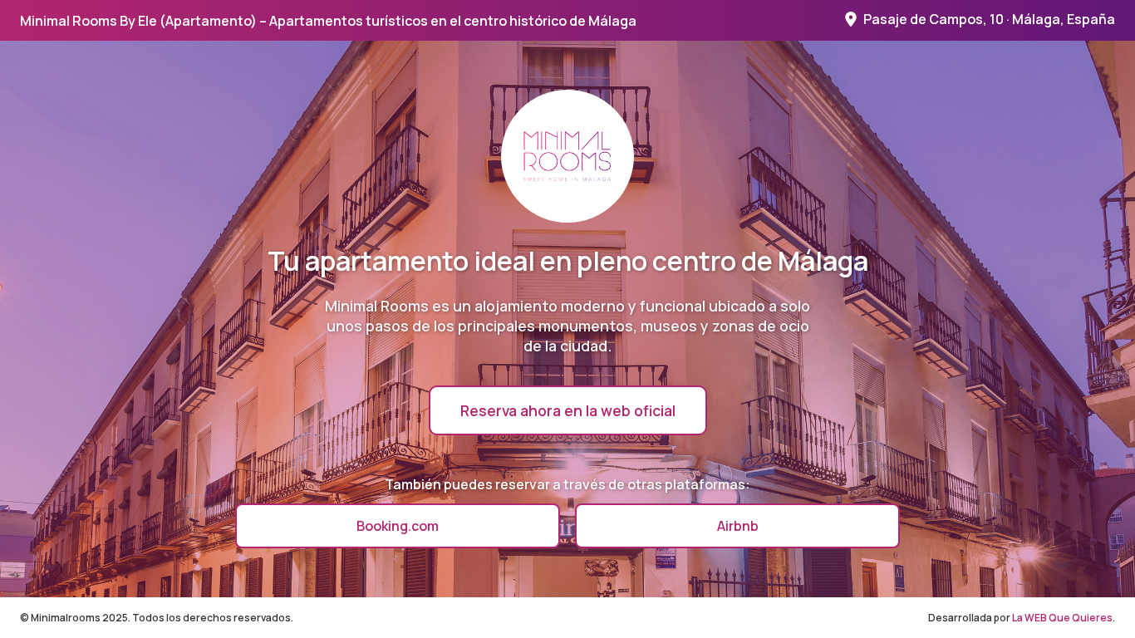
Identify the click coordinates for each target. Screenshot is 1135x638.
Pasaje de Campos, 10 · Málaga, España (989, 19)
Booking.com (397, 526)
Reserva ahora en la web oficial (568, 410)
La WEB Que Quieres (1062, 618)
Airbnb (738, 526)
